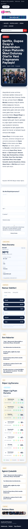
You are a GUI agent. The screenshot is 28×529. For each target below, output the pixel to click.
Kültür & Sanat (14, 23)
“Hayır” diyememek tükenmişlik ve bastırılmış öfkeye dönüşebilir (13, 342)
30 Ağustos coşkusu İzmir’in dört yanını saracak (12, 364)
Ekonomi (11, 26)
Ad (4, 208)
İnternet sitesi (6, 220)
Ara (25, 30)
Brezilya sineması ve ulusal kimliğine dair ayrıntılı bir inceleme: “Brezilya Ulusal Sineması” (13, 371)
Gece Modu (5, 6)
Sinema (21, 23)
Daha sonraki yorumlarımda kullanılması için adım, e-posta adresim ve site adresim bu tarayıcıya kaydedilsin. (13, 228)
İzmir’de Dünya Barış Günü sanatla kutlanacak (12, 358)
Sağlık (5, 26)
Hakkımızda (17, 1)
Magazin (6, 23)
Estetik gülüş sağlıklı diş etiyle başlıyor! (11, 352)
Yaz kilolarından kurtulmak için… (12, 347)
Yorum (5, 194)
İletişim (22, 1)
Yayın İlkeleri (3, 3)
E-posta (5, 214)
